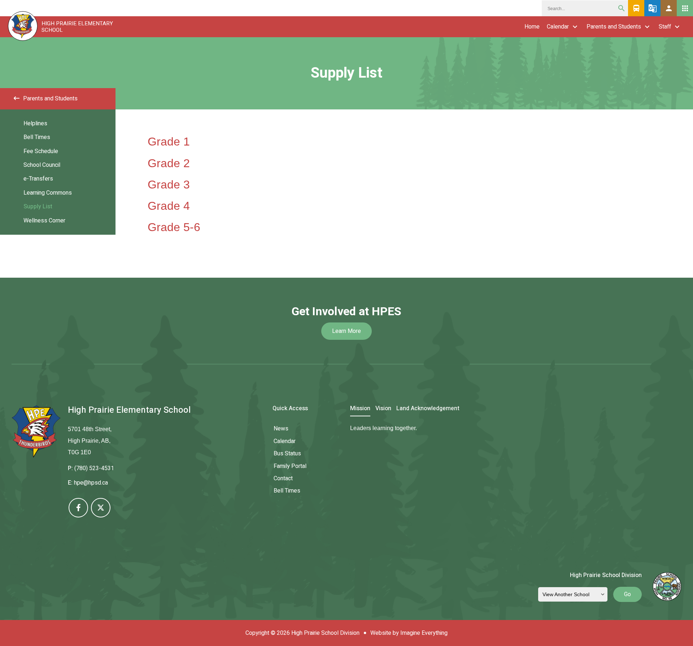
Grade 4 (169, 205)
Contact (283, 478)
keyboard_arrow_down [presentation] (575, 26)
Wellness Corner (44, 220)
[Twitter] (100, 507)
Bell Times (36, 137)
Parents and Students (614, 26)
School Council (41, 165)
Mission (360, 409)
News (281, 428)
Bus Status (287, 453)
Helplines (35, 123)
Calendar (558, 26)
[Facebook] (78, 507)
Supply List (37, 206)
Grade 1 (169, 141)
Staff (665, 26)
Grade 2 (169, 163)
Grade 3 (169, 184)
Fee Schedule (40, 151)
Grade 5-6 (174, 227)
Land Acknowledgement (427, 409)
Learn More (346, 331)
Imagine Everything (424, 633)
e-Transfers (38, 178)
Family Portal (290, 466)
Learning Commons (47, 192)
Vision (383, 409)
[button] (669, 8)
